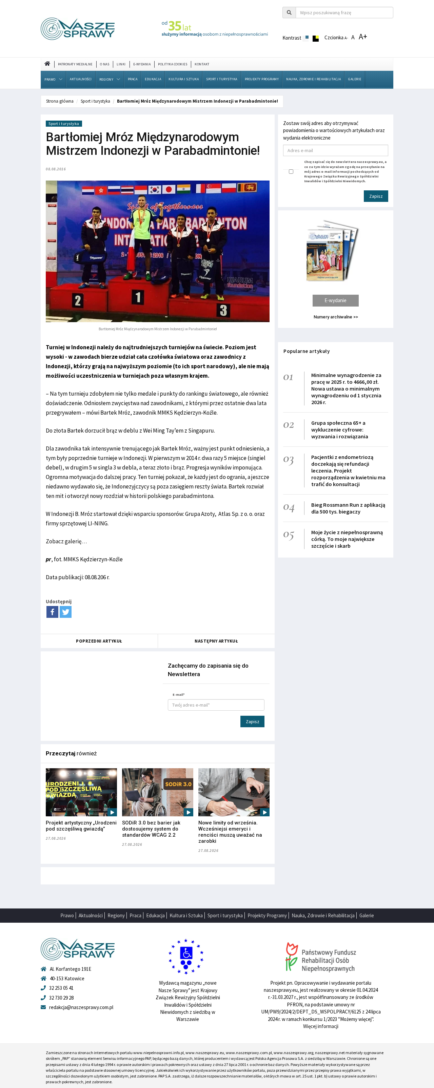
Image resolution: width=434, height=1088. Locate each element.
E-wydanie (335, 300)
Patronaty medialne (75, 64)
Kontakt (202, 64)
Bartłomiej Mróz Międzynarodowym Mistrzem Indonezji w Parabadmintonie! (197, 101)
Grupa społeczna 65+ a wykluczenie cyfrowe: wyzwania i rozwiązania (339, 429)
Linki (121, 64)
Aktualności (81, 79)
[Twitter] (66, 612)
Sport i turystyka (221, 79)
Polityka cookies (172, 64)
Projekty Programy (262, 79)
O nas (105, 64)
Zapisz (252, 721)
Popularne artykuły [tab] (306, 351)
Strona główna (60, 101)
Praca (133, 79)
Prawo (50, 79)
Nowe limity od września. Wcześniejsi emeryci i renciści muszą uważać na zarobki (230, 832)
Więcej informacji (320, 1026)
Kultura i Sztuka (184, 79)
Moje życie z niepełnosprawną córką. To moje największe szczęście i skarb (347, 539)
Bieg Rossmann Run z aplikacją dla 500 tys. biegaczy (348, 508)
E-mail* (179, 694)
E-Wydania (142, 64)
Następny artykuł (216, 641)
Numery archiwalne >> (336, 316)
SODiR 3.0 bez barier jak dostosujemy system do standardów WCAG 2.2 (151, 829)
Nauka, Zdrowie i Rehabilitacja (313, 79)
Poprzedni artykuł (99, 641)
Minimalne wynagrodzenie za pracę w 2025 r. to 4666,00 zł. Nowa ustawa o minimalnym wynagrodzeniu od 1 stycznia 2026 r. (346, 388)
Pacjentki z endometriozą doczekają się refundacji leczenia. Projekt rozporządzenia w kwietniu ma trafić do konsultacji (348, 470)
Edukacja (153, 79)
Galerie (354, 79)
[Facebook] (52, 612)
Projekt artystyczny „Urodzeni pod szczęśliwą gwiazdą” (81, 826)
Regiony (106, 79)
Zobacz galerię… (66, 541)
